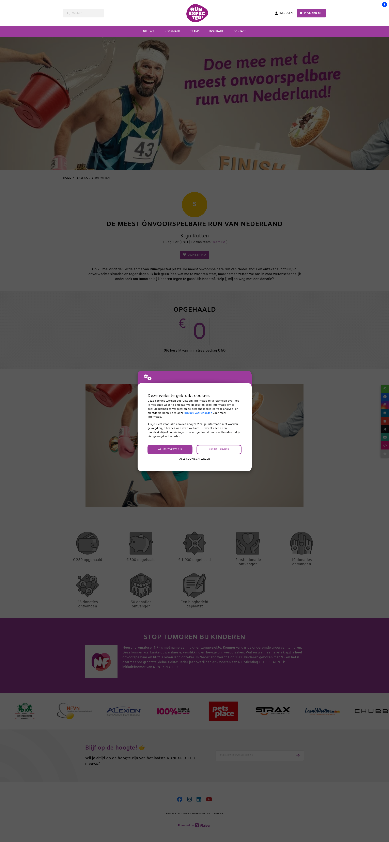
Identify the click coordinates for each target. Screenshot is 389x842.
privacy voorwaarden (198, 413)
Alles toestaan (170, 449)
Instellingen (219, 449)
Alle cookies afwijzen (194, 459)
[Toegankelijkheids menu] (384, 4)
